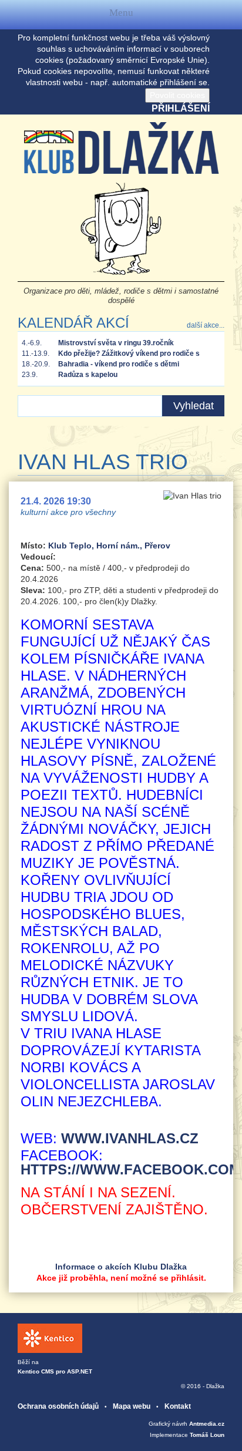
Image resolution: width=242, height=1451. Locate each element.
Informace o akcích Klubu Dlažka (121, 1266)
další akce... (205, 325)
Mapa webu (131, 1406)
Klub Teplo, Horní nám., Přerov (109, 545)
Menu (121, 14)
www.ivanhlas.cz (130, 1138)
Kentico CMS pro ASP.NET (55, 1371)
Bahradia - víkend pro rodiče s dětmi (118, 364)
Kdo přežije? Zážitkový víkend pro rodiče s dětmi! (129, 354)
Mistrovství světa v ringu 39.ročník (116, 343)
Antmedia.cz (206, 1423)
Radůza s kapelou (87, 375)
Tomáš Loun (207, 1435)
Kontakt (177, 1406)
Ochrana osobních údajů (58, 1406)
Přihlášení (181, 108)
